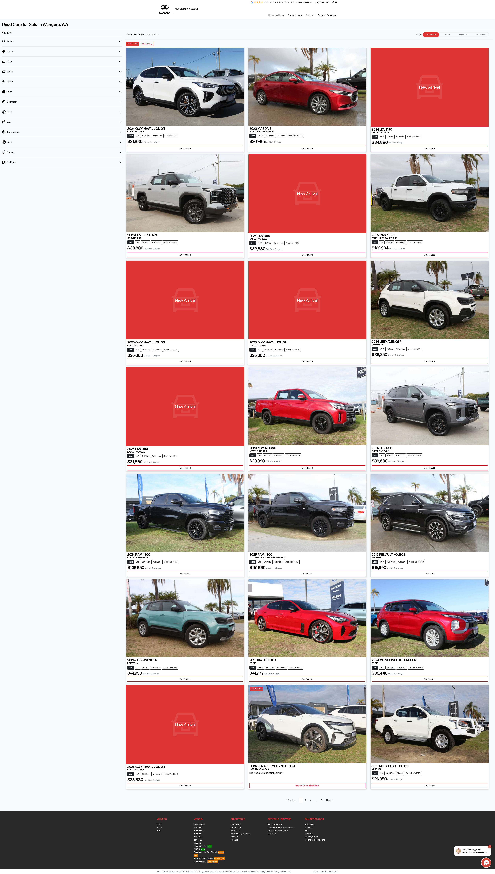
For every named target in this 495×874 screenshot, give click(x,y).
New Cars (235, 831)
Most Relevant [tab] (431, 34)
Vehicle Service (275, 824)
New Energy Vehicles (240, 834)
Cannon (197, 843)
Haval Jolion (199, 824)
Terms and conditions (315, 840)
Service (310, 15)
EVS (158, 831)
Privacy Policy (311, 837)
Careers (309, 827)
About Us (309, 824)
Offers (301, 15)
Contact (309, 834)
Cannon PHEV (200, 861)
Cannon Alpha (200, 846)
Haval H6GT (199, 831)
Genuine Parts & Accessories (281, 827)
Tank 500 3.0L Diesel (203, 858)
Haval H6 (198, 827)
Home (271, 15)
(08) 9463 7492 (323, 2)
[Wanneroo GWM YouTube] (336, 2)
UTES (159, 824)
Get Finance (185, 148)
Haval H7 (198, 834)
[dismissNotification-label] (489, 846)
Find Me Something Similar (307, 786)
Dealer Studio (331, 871)
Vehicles (280, 15)
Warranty (272, 834)
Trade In (234, 837)
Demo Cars (236, 827)
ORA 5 (197, 849)
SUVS (159, 827)
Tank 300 (198, 837)
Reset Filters (132, 44)
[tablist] (456, 34)
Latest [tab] (447, 34)
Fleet (307, 831)
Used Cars (236, 824)
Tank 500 (198, 840)
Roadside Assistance (278, 831)
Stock (291, 15)
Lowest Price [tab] (480, 34)
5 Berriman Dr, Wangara (303, 2)
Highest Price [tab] (464, 34)
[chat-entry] (486, 862)
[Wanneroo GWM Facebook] (333, 2)
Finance (321, 15)
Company (331, 15)
